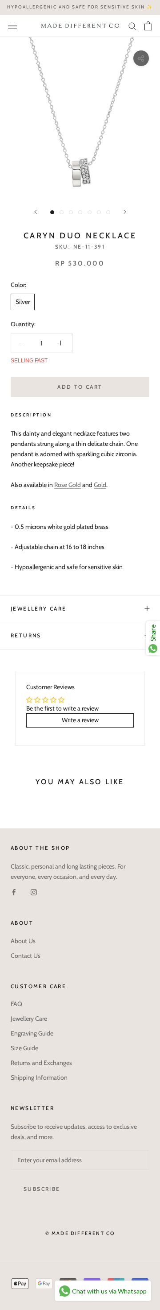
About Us (23, 941)
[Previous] (35, 212)
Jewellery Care (39, 608)
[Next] (125, 212)
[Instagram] (34, 892)
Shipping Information (39, 1077)
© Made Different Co (80, 1233)
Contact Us (25, 956)
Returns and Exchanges (41, 1063)
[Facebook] (14, 892)
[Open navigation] (12, 25)
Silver (23, 302)
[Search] (132, 25)
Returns (26, 635)
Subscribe (42, 1188)
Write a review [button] (80, 720)
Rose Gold (67, 485)
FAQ (16, 1004)
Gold (100, 485)
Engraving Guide (32, 1033)
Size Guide (24, 1048)
